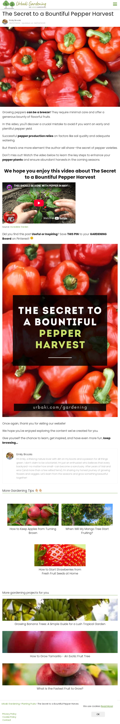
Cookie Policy (9, 717)
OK (98, 714)
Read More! (107, 706)
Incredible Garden (19, 227)
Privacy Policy (9, 713)
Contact (6, 720)
